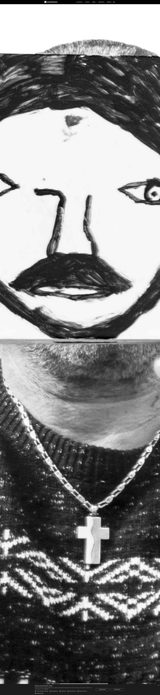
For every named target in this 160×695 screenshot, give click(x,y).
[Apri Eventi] (96, 2)
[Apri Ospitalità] (104, 2)
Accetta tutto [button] (102, 689)
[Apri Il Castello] (82, 2)
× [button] (158, 685)
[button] (64, 693)
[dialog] (80, 689)
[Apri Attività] (90, 2)
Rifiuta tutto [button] (117, 689)
